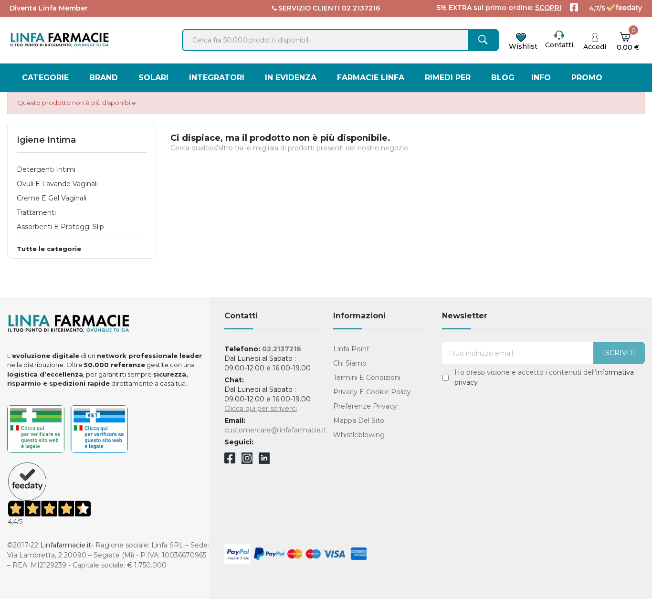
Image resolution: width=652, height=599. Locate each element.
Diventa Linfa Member (49, 8)
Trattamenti (36, 212)
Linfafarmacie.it (65, 545)
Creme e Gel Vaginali (51, 198)
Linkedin (264, 461)
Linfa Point (351, 349)
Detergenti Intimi (46, 169)
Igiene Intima (46, 140)
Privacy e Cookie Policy (372, 392)
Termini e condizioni (366, 377)
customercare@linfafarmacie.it (275, 430)
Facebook (229, 459)
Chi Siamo (350, 363)
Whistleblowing (359, 435)
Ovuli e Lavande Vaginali (57, 183)
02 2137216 (361, 8)
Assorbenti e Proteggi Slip (60, 226)
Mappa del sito (358, 420)
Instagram (247, 461)
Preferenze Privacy (365, 406)
